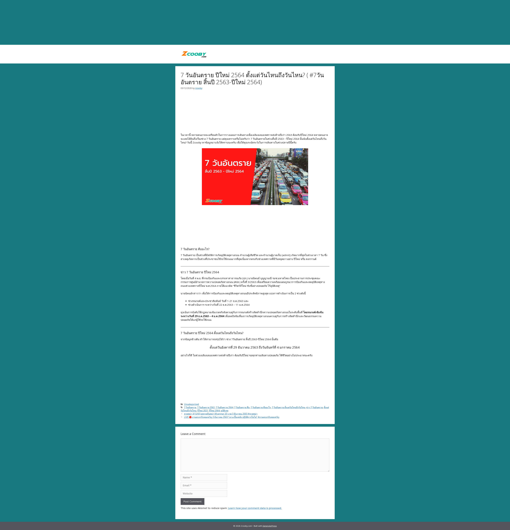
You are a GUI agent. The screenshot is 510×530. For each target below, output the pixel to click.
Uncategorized (191, 404)
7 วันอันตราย (190, 407)
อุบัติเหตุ (224, 410)
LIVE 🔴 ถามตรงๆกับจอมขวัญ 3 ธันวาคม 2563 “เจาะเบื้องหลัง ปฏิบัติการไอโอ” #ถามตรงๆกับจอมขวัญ (231, 417)
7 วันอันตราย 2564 (224, 407)
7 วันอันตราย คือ (242, 407)
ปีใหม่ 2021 (202, 410)
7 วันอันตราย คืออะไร (261, 407)
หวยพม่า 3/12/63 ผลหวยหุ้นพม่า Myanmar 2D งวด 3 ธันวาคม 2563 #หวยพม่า (220, 413)
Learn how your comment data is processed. (255, 508)
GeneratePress (270, 526)
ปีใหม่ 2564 (214, 410)
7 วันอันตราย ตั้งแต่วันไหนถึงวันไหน (288, 407)
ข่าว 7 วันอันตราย (314, 407)
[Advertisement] (255, 22)
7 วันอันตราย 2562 (206, 407)
